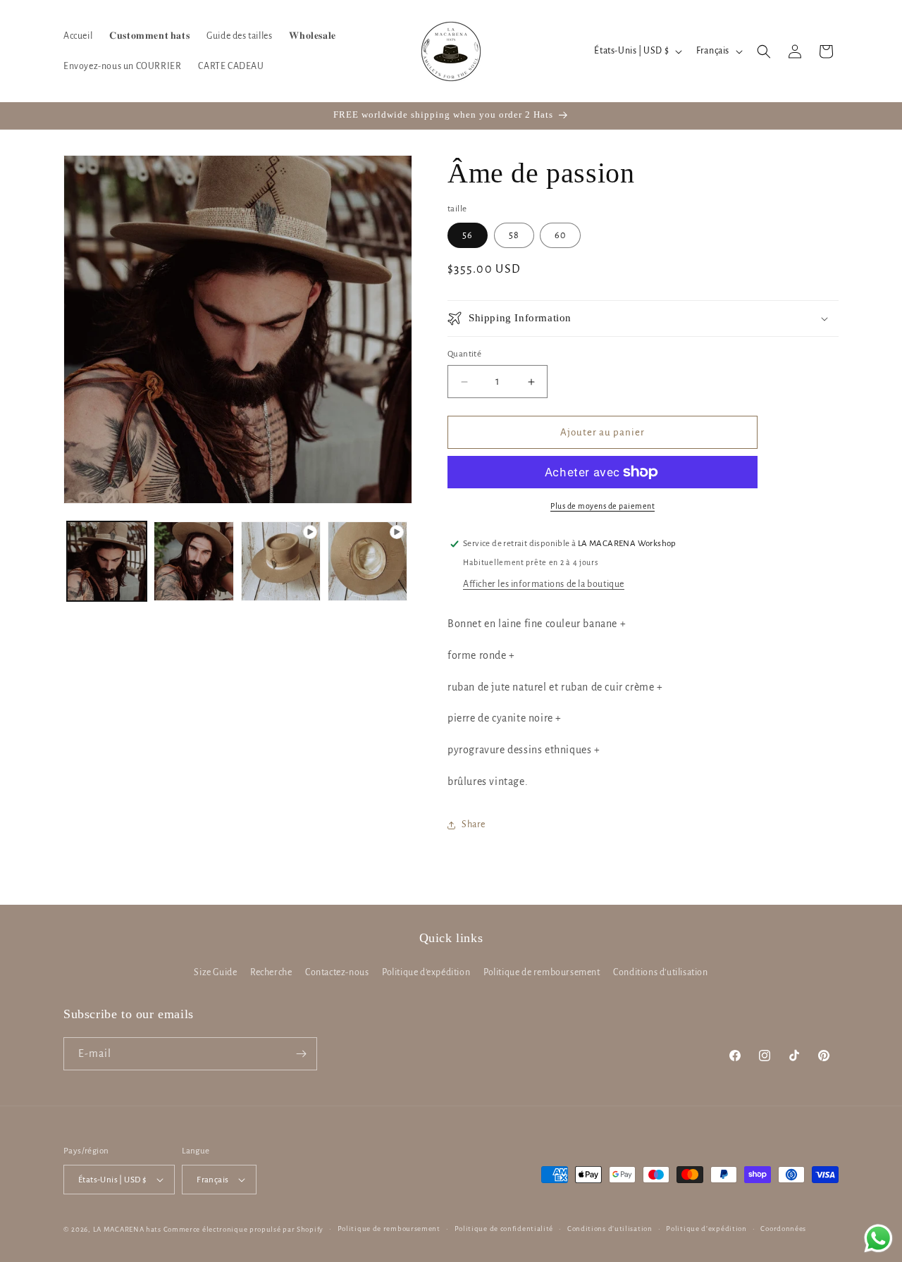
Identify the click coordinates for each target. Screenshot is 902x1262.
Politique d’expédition (706, 1228)
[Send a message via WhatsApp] (878, 1238)
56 (467, 235)
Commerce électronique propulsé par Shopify (243, 1229)
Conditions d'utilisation (660, 972)
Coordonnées (783, 1228)
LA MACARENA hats (127, 1229)
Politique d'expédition (426, 972)
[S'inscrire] (300, 1053)
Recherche (271, 972)
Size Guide (215, 972)
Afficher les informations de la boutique (543, 584)
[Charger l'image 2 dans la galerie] (193, 561)
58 (514, 235)
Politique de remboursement (541, 972)
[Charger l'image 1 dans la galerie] (107, 561)
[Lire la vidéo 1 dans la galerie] (281, 561)
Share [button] (474, 824)
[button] (763, 51)
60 (560, 235)
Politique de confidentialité (504, 1228)
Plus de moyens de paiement (602, 506)
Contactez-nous (337, 972)
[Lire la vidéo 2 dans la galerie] (367, 561)
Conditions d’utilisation (610, 1228)
